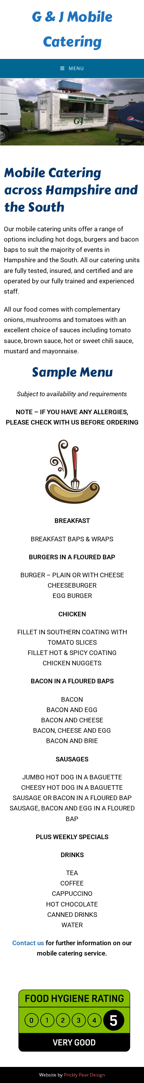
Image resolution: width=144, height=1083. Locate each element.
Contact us (28, 943)
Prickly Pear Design (84, 1075)
